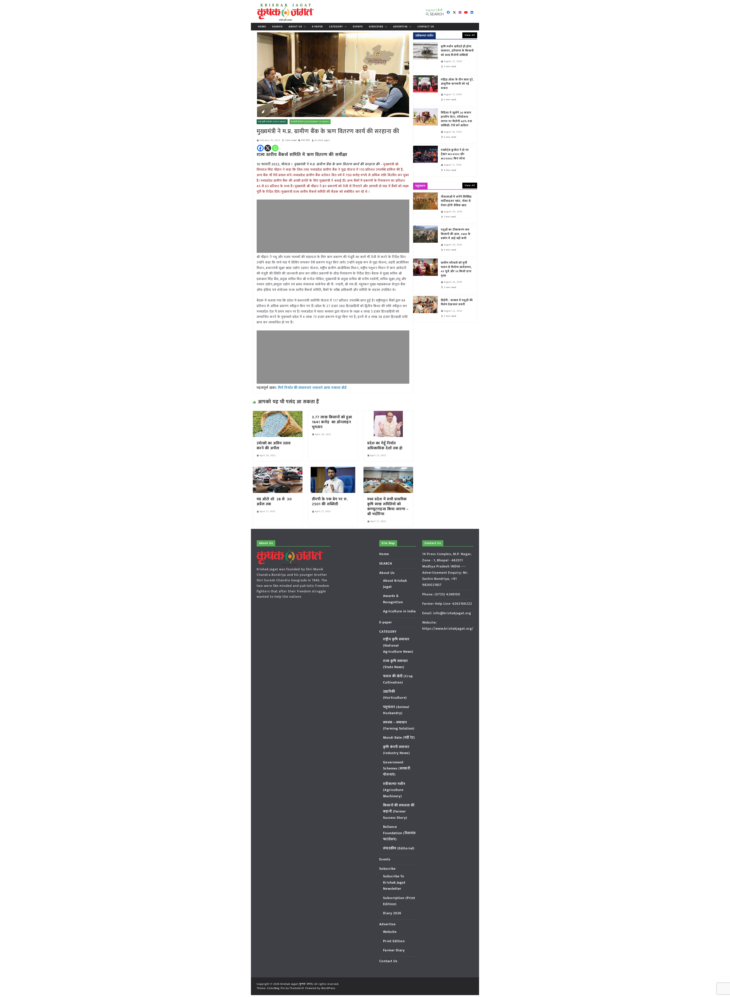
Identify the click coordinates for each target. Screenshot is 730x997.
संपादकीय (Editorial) (398, 848)
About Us (295, 26)
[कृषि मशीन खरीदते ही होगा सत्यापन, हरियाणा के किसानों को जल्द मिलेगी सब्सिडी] (425, 57)
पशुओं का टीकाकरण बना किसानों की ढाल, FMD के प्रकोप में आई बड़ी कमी (456, 234)
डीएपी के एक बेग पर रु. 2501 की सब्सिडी (330, 501)
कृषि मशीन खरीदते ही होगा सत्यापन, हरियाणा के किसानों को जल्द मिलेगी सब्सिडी (457, 51)
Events (358, 26)
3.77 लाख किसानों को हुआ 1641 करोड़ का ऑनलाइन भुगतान (332, 422)
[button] (304, 26)
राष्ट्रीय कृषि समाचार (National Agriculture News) (398, 646)
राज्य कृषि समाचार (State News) (272, 121)
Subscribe (376, 26)
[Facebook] (260, 148)
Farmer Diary (394, 950)
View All (470, 35)
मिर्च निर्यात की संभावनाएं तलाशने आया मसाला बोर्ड (312, 388)
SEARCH (277, 26)
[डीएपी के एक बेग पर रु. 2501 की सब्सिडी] (333, 469)
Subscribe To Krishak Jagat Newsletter (394, 883)
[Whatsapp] (275, 148)
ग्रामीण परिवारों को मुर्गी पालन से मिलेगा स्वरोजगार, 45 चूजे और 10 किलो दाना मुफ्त (456, 269)
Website (390, 932)
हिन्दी (440, 10)
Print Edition (394, 941)
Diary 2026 (392, 913)
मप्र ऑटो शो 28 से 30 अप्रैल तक (274, 501)
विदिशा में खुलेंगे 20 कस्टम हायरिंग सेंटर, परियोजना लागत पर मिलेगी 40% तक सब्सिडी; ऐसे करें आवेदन (456, 119)
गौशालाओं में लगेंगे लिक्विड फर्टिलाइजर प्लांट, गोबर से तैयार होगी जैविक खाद (456, 201)
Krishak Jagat (322, 140)
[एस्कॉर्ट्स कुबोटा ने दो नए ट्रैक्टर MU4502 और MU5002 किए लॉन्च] (425, 161)
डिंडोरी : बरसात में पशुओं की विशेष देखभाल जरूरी (457, 302)
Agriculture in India (399, 611)
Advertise (400, 26)
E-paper (317, 26)
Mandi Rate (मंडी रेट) (399, 738)
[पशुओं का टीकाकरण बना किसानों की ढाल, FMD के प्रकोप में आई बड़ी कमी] (425, 240)
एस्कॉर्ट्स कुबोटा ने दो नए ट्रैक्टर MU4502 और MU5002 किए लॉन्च (455, 154)
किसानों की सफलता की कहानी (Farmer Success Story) (398, 812)
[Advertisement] (333, 226)
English (430, 10)
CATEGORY (336, 26)
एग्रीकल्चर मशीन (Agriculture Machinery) (394, 790)
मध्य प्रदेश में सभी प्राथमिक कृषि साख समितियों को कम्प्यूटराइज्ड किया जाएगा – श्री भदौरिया (388, 506)
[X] (267, 148)
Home (262, 26)
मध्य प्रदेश (305, 140)
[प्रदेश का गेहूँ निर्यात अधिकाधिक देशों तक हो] (388, 413)
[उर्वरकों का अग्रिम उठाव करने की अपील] (277, 413)
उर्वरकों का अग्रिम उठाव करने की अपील (274, 445)
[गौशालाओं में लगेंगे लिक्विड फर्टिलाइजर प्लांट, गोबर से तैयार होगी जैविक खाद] (425, 208)
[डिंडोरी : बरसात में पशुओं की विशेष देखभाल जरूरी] (425, 309)
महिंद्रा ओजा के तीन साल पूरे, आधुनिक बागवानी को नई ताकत (457, 84)
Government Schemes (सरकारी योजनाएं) (396, 769)
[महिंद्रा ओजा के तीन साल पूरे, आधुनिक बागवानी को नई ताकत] (425, 90)
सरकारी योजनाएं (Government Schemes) (310, 121)
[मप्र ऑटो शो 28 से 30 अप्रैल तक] (277, 469)
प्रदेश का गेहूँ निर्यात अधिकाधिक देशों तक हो (384, 445)
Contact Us (425, 26)
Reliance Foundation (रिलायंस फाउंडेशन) (399, 833)
